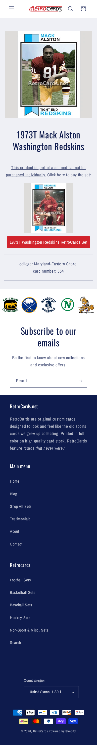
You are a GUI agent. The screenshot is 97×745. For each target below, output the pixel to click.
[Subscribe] (80, 381)
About (14, 531)
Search (15, 642)
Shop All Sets (21, 506)
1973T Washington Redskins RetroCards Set (49, 242)
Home (14, 481)
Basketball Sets (22, 592)
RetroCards (40, 731)
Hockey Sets (20, 617)
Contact (16, 544)
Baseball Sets (21, 605)
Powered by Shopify (62, 731)
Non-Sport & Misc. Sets (29, 630)
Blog (13, 494)
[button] (11, 8)
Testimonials (20, 519)
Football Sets (20, 580)
